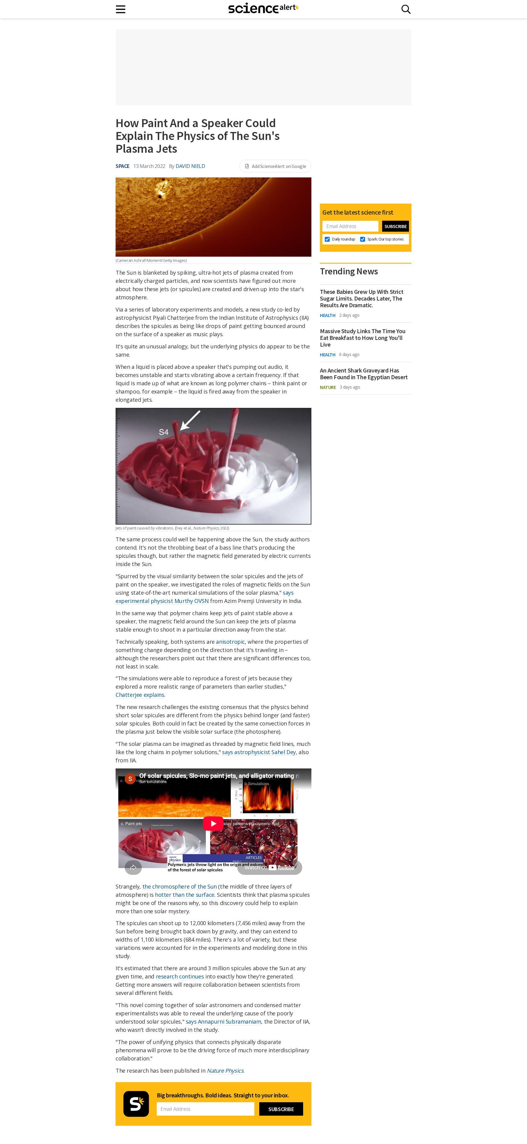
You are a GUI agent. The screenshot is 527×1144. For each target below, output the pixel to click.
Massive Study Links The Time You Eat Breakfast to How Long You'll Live (362, 338)
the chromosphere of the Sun (179, 886)
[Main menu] (121, 9)
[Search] (406, 9)
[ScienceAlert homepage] (263, 9)
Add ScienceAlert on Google (279, 166)
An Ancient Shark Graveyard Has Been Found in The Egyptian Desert (364, 373)
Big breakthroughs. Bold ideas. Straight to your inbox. (223, 1095)
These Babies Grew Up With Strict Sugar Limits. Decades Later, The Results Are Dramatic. (361, 298)
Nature (328, 387)
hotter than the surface (184, 894)
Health (327, 315)
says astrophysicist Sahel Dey (259, 752)
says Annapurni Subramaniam (223, 1021)
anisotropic (230, 641)
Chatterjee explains (140, 694)
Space (123, 165)
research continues (180, 976)
